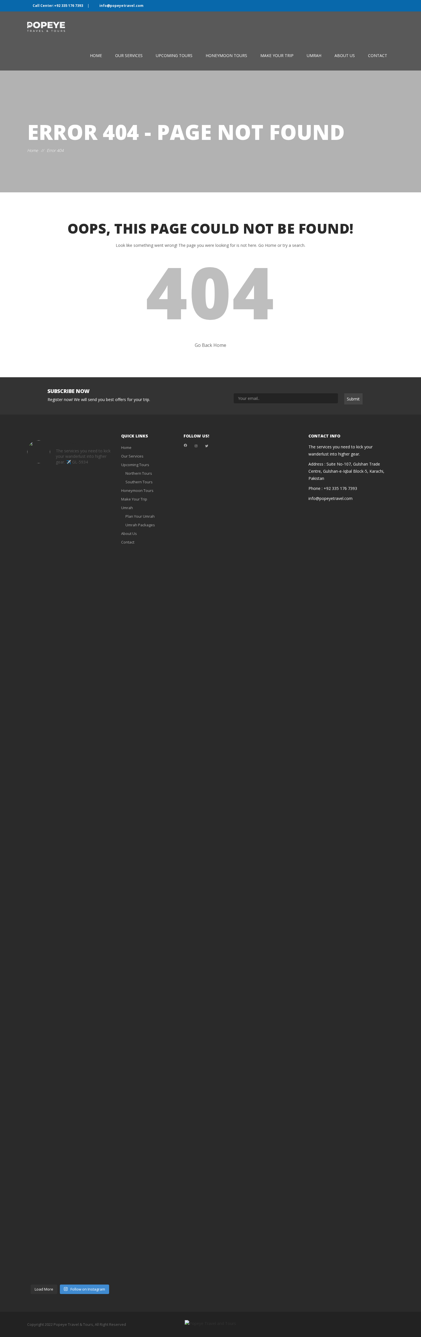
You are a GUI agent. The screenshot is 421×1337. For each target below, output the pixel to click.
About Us (345, 55)
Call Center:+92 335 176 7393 (58, 5)
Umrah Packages (140, 524)
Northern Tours (138, 473)
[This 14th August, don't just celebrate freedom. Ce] (99, 527)
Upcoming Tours (174, 55)
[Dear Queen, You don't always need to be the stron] (70, 1125)
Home (96, 55)
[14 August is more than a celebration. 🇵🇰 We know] (70, 609)
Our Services (129, 55)
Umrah (314, 55)
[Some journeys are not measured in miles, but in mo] (40, 726)
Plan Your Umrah (140, 516)
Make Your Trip (277, 55)
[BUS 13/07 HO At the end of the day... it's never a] (99, 1059)
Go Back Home (210, 345)
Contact (377, 55)
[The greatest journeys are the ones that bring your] (40, 1132)
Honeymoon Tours (226, 55)
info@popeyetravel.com (121, 5)
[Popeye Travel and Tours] (50, 26)
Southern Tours (139, 481)
